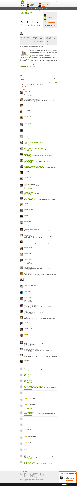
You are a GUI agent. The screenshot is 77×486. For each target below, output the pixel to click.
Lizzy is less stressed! (27, 273)
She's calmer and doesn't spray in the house (30, 419)
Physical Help (42, 8)
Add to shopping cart (51, 22)
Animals (50, 8)
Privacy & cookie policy (33, 475)
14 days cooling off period (33, 477)
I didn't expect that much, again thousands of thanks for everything (34, 142)
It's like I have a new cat (27, 374)
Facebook (25, 473)
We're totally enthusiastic (28, 286)
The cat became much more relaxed (29, 449)
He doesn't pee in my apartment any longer (30, 260)
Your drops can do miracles (28, 242)
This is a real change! (27, 368)
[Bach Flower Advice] (21, 474)
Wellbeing (30, 8)
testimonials (28, 13)
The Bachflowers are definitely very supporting (31, 305)
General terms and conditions (34, 473)
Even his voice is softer (27, 235)
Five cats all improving (27, 136)
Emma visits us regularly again (28, 192)
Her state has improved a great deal (29, 425)
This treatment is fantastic (28, 455)
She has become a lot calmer (28, 267)
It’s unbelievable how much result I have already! (31, 349)
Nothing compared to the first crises (29, 462)
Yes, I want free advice (69, 480)
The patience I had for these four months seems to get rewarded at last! (35, 355)
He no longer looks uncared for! (29, 292)
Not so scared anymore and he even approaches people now (33, 148)
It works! (25, 311)
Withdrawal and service (33, 476)
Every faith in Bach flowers (28, 399)
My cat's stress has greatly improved (29, 393)
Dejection (33, 8)
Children (27, 8)
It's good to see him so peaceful (29, 412)
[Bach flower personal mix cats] (45, 17)
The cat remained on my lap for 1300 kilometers (31, 280)
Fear (38, 8)
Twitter (25, 474)
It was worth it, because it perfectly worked (30, 130)
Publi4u (29, 480)
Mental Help (46, 8)
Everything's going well (27, 317)
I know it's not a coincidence (28, 106)
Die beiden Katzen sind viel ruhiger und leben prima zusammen (33, 386)
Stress (36, 8)
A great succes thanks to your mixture (30, 342)
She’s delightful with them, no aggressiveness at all (31, 229)
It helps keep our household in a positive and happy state (32, 99)
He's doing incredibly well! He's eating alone (30, 254)
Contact (41, 473)
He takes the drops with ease (28, 154)
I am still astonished (27, 443)
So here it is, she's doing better (28, 437)
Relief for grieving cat (27, 124)
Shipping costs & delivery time (34, 474)
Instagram (25, 476)
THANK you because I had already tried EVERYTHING (32, 185)
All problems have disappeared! (29, 160)
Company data (42, 474)
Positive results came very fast (28, 198)
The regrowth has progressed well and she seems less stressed (33, 166)
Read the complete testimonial (28, 95)
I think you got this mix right (28, 380)
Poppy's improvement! (27, 405)
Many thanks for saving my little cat (29, 92)
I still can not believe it (27, 298)
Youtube (25, 475)
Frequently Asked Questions (50, 44)
